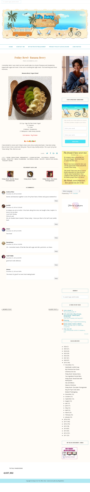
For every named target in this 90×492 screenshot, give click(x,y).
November (68, 394)
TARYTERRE (9, 256)
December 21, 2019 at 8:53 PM (13, 258)
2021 (65, 358)
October (67, 396)
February (67, 415)
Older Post (53, 309)
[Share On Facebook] (50, 153)
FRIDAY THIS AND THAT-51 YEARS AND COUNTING (73, 326)
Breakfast (24, 157)
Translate (75, 193)
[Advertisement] (75, 229)
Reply (56, 201)
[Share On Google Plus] (53, 153)
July (66, 403)
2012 (65, 433)
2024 (65, 351)
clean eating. (35, 157)
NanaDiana (9, 242)
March (67, 412)
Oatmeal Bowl (33, 159)
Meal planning (20, 159)
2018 (65, 419)
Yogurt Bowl (7, 160)
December (68, 365)
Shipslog (66, 320)
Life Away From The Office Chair (38, 480)
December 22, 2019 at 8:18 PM (13, 271)
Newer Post (7, 309)
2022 (65, 356)
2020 (65, 360)
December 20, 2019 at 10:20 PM (14, 244)
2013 (65, 431)
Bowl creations (13, 157)
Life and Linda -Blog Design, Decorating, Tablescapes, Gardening (72, 315)
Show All (86, 334)
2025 (65, 349)
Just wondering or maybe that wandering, (75, 322)
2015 (65, 426)
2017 (65, 421)
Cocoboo (45, 157)
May (66, 408)
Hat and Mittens (69, 383)
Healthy (10, 159)
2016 (65, 424)
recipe (42, 159)
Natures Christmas (70, 385)
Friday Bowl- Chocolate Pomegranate (76, 387)
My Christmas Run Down (72, 369)
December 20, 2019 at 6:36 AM (13, 194)
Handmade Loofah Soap (72, 367)
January (67, 417)
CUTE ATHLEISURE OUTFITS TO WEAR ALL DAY (74, 331)
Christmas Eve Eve (70, 371)
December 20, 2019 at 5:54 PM (13, 231)
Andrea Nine (10, 192)
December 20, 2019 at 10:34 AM (14, 207)
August (67, 401)
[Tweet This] (47, 153)
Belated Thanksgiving (71, 392)
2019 (65, 362)
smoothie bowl (52, 159)
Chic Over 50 (67, 329)
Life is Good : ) (68, 310)
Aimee (8, 269)
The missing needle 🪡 (70, 312)
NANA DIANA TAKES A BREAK (73, 324)
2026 (65, 346)
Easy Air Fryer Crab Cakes (72, 389)
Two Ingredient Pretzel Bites (73, 376)
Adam (8, 229)
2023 (65, 353)
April (66, 410)
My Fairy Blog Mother (59, 480)
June (66, 405)
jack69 (8, 205)
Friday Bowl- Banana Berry (73, 374)
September (68, 399)
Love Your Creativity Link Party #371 (73, 318)
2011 (65, 435)
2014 (65, 428)
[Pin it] (56, 153)
